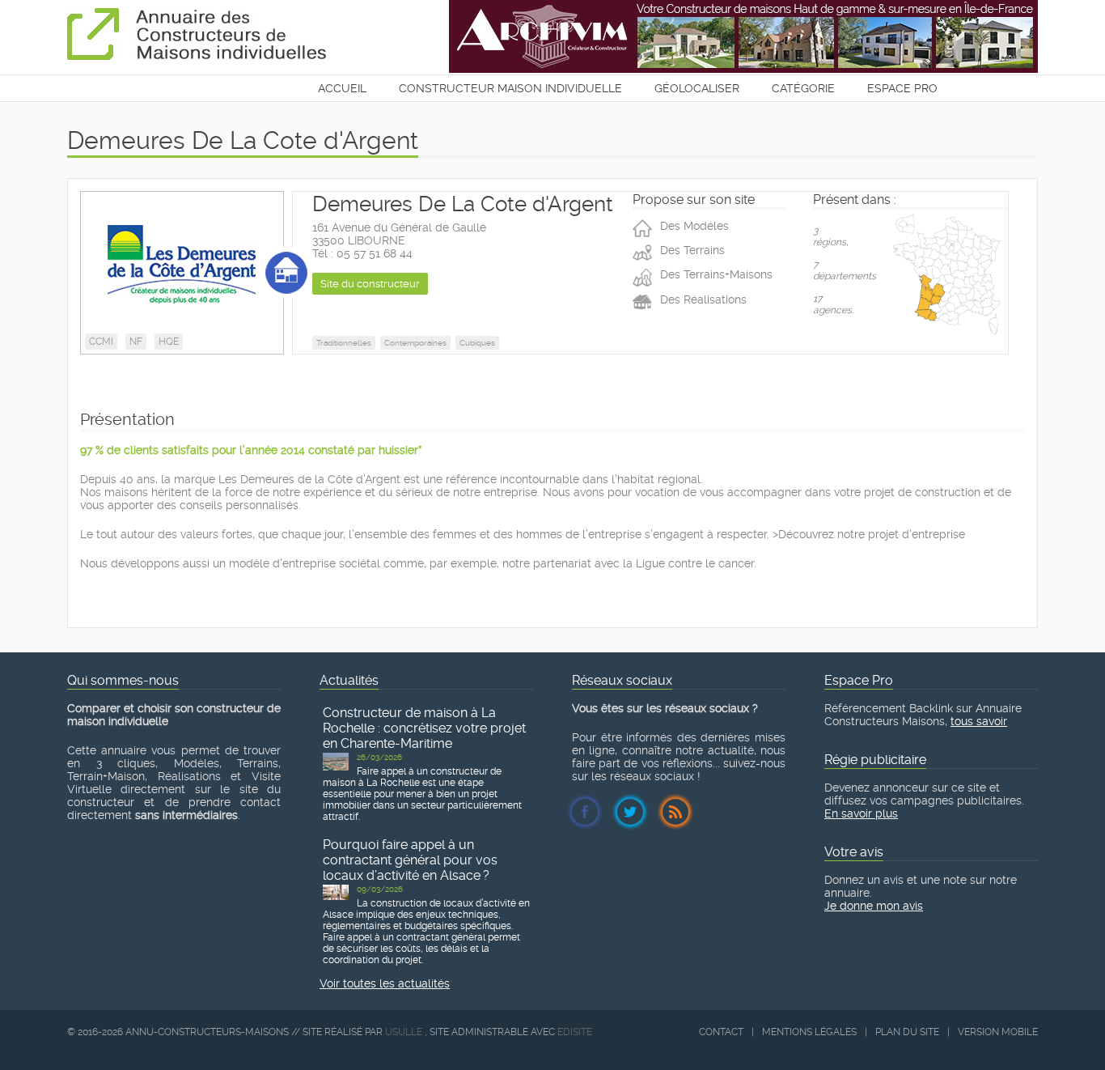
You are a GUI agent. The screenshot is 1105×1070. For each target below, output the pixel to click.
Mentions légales (809, 1032)
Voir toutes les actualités (385, 983)
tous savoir (978, 721)
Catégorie (803, 88)
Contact (721, 1032)
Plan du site (907, 1032)
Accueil (342, 88)
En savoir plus (861, 813)
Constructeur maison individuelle (510, 88)
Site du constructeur (370, 284)
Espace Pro (902, 88)
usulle (403, 1032)
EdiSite (574, 1032)
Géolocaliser (696, 88)
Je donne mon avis (873, 905)
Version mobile (998, 1032)
